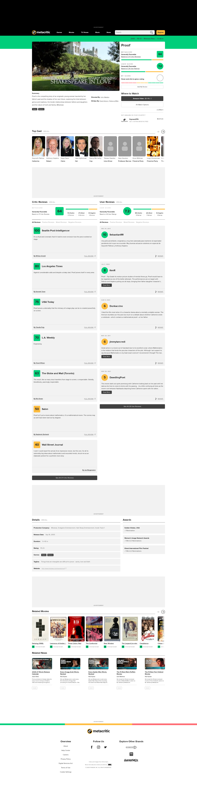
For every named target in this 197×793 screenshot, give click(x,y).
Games (59, 32)
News (109, 32)
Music (97, 32)
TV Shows (84, 32)
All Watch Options (142, 105)
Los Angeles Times (49, 266)
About (66, 746)
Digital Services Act (66, 763)
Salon (41, 409)
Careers (65, 755)
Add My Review (142, 87)
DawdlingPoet (114, 377)
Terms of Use (65, 768)
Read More (106, 285)
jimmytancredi (114, 342)
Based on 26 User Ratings (130, 69)
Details (36, 519)
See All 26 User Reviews (132, 406)
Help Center (65, 750)
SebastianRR (113, 235)
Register (161, 32)
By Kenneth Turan (39, 292)
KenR (109, 270)
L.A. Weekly (45, 338)
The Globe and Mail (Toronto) (54, 373)
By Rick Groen (38, 399)
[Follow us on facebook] (91, 748)
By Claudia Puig (39, 327)
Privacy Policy (66, 759)
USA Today (44, 302)
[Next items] (163, 132)
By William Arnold (40, 256)
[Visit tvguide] (131, 755)
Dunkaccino (113, 306)
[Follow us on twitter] (105, 748)
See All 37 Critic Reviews (65, 478)
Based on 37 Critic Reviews (131, 57)
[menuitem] (59, 32)
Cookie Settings (65, 772)
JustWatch (160, 110)
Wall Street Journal (49, 445)
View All (46, 131)
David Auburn (104, 101)
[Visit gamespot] (131, 749)
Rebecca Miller (114, 101)
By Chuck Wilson (39, 363)
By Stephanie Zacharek (41, 434)
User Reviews (107, 202)
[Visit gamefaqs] (131, 761)
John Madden (105, 97)
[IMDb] (110, 765)
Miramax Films (149, 39)
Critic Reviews (39, 202)
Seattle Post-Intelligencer (52, 231)
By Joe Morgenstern (89, 470)
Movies (71, 32)
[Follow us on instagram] (98, 748)
